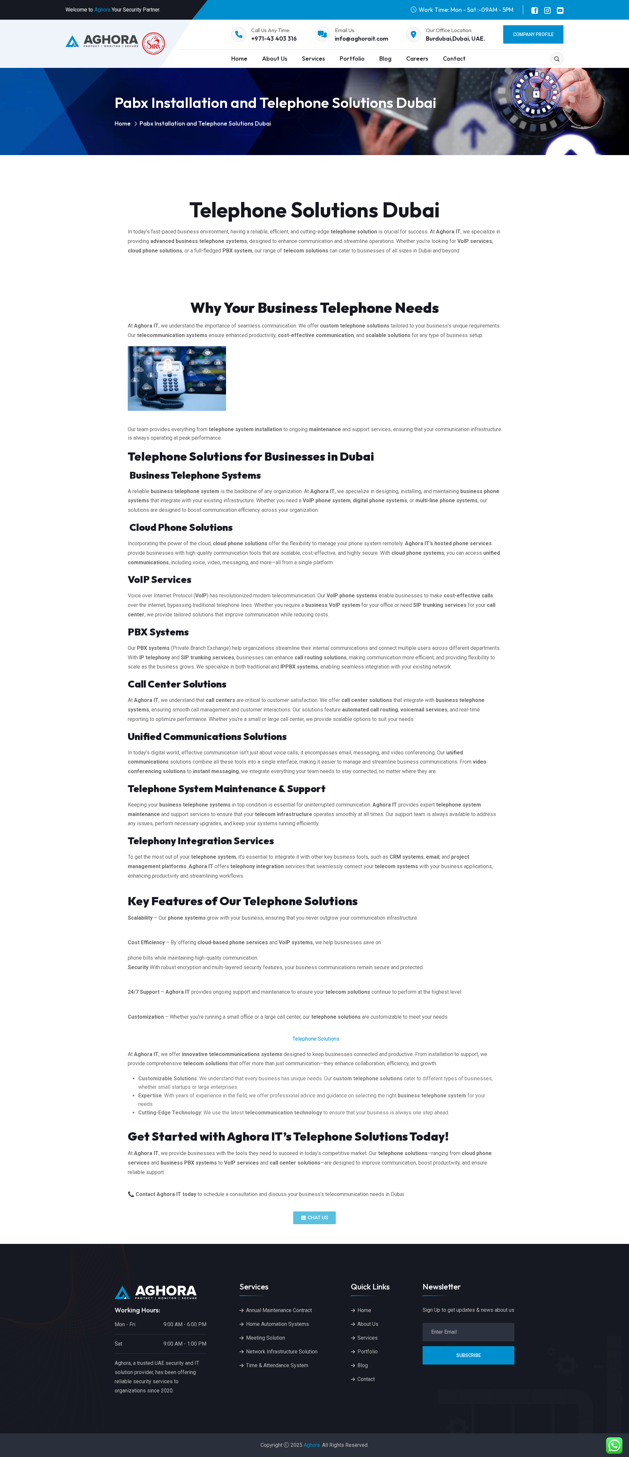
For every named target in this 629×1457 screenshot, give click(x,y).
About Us (274, 58)
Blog (385, 58)
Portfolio (352, 58)
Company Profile (533, 34)
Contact (454, 58)
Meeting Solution (265, 1338)
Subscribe (468, 1355)
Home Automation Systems (277, 1324)
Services (313, 58)
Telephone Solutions (316, 1039)
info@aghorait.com (361, 38)
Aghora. (312, 1445)
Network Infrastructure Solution (281, 1351)
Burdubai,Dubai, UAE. (455, 38)
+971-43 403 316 (274, 38)
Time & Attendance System (277, 1365)
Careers (417, 58)
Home (239, 58)
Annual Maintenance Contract (279, 1310)
